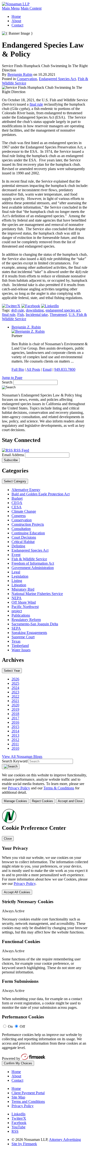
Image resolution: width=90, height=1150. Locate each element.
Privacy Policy (19, 788)
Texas (16, 641)
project (17, 611)
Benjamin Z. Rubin (26, 327)
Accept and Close (70, 801)
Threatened (58, 315)
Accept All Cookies (17, 892)
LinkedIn (18, 1114)
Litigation (19, 585)
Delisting (18, 546)
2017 (15, 718)
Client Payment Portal (28, 1093)
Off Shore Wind (24, 602)
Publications (21, 615)
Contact (17, 25)
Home (16, 16)
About (16, 21)
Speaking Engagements (29, 633)
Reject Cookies (42, 801)
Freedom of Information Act (33, 563)
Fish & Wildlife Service (29, 559)
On (10, 1026)
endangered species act (63, 310)
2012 (15, 740)
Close (8, 838)
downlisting (35, 310)
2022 (15, 696)
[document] (45, 937)
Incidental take (37, 315)
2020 (15, 705)
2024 (15, 688)
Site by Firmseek (24, 1144)
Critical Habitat (23, 542)
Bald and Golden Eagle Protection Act (41, 494)
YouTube (18, 1127)
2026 (15, 679)
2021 (15, 701)
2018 (15, 714)
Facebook (19, 1123)
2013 (15, 735)
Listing (17, 581)
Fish (20, 315)
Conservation (27, 79)
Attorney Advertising (65, 1139)
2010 (15, 748)
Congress (19, 516)
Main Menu (11, 8)
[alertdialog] (45, 937)
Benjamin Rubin (19, 74)
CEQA (17, 503)
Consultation (21, 529)
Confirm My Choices (18, 1063)
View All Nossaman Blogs (22, 756)
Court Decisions (24, 537)
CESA (17, 507)
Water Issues (21, 650)
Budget (17, 498)
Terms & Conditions (58, 788)
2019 (15, 709)
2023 (15, 692)
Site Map (18, 1097)
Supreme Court (23, 637)
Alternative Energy (26, 490)
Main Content (31, 8)
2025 (15, 683)
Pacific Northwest (25, 607)
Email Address (13, 455)
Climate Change (24, 511)
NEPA (17, 598)
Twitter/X (19, 1118)
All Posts (33, 369)
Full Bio (18, 369)
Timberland (20, 646)
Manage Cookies (15, 801)
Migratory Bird (23, 589)
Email (47, 369)
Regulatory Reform (26, 620)
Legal (16, 572)
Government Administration (33, 568)
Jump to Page (12, 378)
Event (16, 555)
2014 (15, 731)
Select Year (12, 670)
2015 (15, 727)
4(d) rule (17, 310)
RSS (15, 1131)
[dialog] (45, 788)
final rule (36, 104)
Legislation (20, 576)
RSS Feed (21, 450)
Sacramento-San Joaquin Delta (35, 624)
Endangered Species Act (57, 79)
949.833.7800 (64, 369)
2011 (15, 744)
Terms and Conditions (28, 1101)
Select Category (15, 481)
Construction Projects (28, 524)
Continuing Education (28, 533)
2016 (15, 722)
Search (7, 382)
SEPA (16, 628)
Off (22, 1026)
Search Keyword (15, 761)
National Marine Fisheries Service (37, 594)
